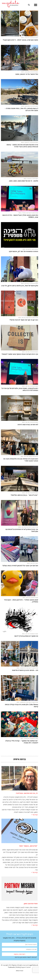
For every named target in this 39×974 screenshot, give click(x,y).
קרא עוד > (34, 815)
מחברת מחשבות (34, 633)
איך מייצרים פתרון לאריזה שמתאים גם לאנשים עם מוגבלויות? (22, 530)
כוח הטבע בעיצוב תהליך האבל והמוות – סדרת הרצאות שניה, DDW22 (20, 216)
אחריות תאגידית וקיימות (32, 213)
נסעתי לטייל (35, 178)
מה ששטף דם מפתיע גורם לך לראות (26, 636)
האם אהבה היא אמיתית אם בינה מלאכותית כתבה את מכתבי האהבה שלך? (20, 460)
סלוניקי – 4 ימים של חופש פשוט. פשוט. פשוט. (23, 181)
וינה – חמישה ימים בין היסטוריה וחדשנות (25, 670)
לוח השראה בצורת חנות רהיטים (28, 425)
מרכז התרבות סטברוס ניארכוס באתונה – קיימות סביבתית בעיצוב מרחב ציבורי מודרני (22, 146)
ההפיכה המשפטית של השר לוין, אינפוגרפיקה (23, 251)
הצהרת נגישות (19, 970)
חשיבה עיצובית (34, 597)
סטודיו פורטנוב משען (31, 903)
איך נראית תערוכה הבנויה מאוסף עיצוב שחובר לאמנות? (20, 354)
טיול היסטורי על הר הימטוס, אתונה (26, 74)
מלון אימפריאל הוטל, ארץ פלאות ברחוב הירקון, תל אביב (19, 286)
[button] (35, 4)
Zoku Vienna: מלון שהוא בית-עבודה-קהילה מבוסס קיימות (21, 705)
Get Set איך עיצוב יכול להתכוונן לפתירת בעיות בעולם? (20, 566)
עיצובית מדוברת (34, 37)
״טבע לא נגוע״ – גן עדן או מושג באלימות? (24, 495)
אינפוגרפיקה (35, 249)
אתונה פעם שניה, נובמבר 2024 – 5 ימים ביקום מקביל (20, 40)
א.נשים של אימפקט (33, 456)
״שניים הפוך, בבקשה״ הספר (28, 846)
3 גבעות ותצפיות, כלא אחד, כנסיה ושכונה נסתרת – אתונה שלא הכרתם (21, 109)
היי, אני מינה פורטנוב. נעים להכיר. (26, 793)
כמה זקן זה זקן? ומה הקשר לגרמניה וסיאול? (23, 320)
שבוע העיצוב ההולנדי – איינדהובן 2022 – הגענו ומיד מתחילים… (21, 601)
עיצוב (36, 563)
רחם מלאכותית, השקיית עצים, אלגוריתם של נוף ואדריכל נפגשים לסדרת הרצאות (19, 389)
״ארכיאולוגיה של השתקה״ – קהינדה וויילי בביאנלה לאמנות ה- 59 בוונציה (21, 742)
